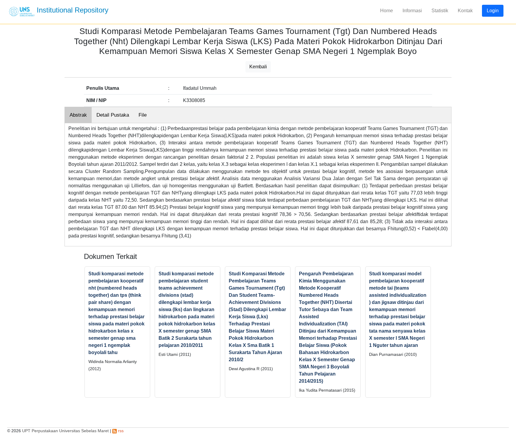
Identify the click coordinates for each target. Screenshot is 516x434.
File (143, 115)
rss (120, 430)
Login (493, 10)
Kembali (258, 66)
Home (386, 10)
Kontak (465, 10)
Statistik (439, 10)
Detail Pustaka (112, 115)
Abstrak (78, 115)
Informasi (412, 10)
